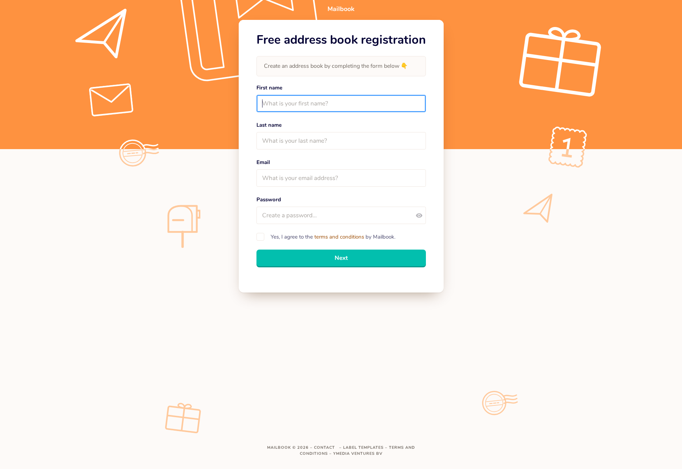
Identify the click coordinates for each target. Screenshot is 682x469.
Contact (324, 447)
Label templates (363, 447)
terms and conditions (339, 236)
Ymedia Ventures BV (358, 453)
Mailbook (279, 447)
